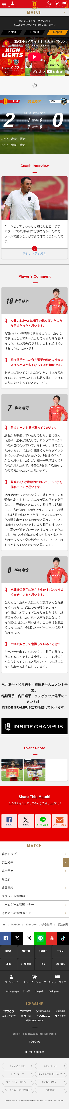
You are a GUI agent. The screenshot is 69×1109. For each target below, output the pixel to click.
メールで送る (59, 824)
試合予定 (7, 870)
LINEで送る (43, 824)
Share (9, 824)
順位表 (6, 879)
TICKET (43, 951)
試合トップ (9, 853)
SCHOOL (60, 963)
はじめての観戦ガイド (16, 913)
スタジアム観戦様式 (15, 896)
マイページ (11, 982)
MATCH (26, 951)
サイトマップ (17, 1074)
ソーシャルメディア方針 (17, 1090)
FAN (43, 963)
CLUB (8, 963)
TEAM (60, 951)
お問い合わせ (50, 1066)
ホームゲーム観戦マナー (18, 904)
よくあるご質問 (17, 1066)
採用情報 (50, 1090)
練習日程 (7, 887)
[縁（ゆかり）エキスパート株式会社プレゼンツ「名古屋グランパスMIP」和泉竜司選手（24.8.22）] (12, 769)
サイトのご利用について (50, 1074)
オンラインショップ (34, 982)
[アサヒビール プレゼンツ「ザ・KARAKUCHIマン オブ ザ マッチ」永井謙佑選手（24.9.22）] (34, 769)
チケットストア (57, 982)
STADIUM (26, 963)
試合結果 (7, 862)
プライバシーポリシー (17, 1082)
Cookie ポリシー (50, 1082)
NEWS (8, 951)
